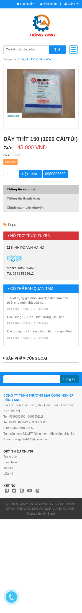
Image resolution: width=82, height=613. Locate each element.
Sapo (51, 513)
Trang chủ (10, 456)
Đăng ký (73, 3)
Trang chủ (9, 59)
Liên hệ (8, 473)
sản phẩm (27, 3)
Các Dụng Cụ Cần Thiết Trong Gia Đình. (36, 317)
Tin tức (8, 468)
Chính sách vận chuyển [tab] (25, 207)
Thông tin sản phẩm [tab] (22, 189)
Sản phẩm (10, 462)
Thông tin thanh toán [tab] (23, 198)
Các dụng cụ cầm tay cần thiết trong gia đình (39, 331)
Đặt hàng (30, 174)
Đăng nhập (49, 3)
